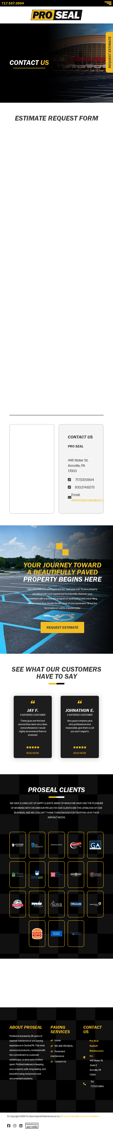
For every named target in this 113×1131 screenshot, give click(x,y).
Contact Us (60, 1061)
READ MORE (32, 753)
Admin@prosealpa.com (89, 500)
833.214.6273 (84, 487)
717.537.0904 (12, 3)
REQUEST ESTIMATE (62, 627)
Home (58, 1040)
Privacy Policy (69, 1116)
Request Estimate (110, 52)
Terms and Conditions (88, 1116)
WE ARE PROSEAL (64, 1046)
